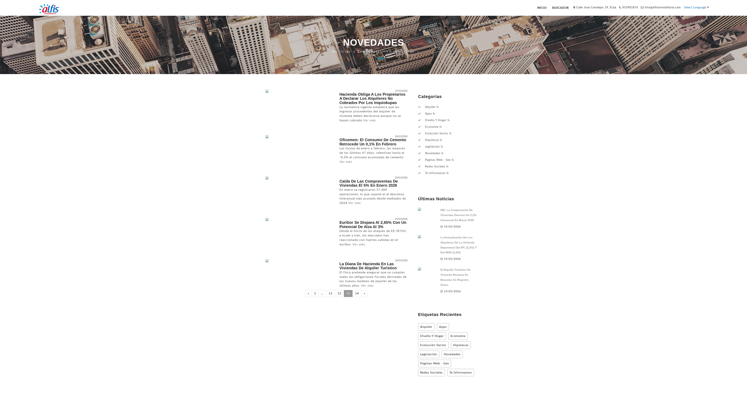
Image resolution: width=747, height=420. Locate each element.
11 (331, 293)
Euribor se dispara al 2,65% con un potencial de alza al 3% (372, 224)
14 (357, 293)
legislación (432, 146)
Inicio (542, 7)
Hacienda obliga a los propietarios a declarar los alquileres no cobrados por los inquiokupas (372, 98)
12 (339, 293)
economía (431, 127)
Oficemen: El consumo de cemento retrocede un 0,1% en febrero (372, 142)
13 (348, 293)
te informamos (435, 173)
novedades (432, 153)
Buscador (560, 7)
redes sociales (435, 166)
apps (428, 113)
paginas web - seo (438, 160)
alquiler (430, 107)
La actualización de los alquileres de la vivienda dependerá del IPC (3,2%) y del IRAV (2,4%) (458, 245)
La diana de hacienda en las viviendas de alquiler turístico (368, 266)
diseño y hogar (435, 120)
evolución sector (436, 133)
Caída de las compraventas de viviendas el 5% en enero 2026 (368, 183)
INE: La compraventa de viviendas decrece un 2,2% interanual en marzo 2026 (458, 215)
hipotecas (432, 140)
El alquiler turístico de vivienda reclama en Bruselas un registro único (455, 277)
